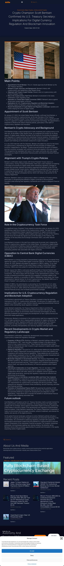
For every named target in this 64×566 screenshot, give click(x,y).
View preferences (32, 560)
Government (20, 10)
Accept (32, 551)
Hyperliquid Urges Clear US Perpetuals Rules (20, 516)
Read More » (13, 490)
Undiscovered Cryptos (40, 10)
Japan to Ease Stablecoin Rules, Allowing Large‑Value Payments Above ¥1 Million (20, 484)
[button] (61, 538)
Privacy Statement (32, 564)
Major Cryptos (29, 10)
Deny (32, 555)
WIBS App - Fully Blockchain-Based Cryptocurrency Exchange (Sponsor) (24, 460)
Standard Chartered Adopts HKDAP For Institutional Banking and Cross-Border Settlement (50, 485)
